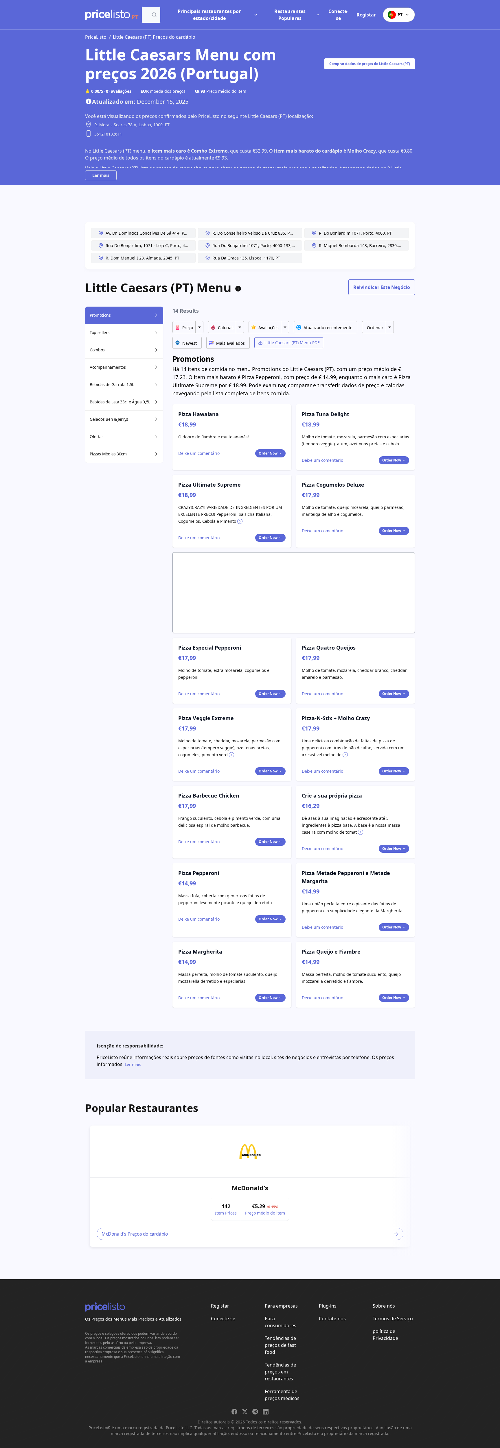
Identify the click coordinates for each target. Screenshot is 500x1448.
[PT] (107, 15)
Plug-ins (328, 1306)
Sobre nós (384, 1306)
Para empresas (281, 1306)
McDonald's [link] (250, 1187)
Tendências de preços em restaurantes (280, 1372)
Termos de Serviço (393, 1318)
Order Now (268, 453)
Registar (366, 15)
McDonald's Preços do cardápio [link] (135, 1234)
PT (400, 14)
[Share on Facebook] (234, 1411)
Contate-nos (332, 1318)
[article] (250, 1186)
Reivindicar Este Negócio (381, 287)
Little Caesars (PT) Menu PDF (291, 342)
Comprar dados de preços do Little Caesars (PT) (369, 63)
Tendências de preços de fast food (280, 1345)
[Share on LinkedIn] (266, 1411)
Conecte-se (338, 14)
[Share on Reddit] (255, 1411)
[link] (250, 1151)
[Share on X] (245, 1411)
